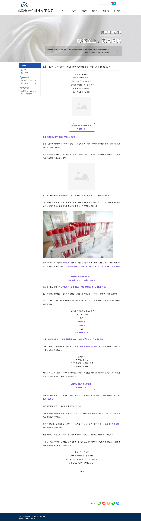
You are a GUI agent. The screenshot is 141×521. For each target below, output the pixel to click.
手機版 (21, 519)
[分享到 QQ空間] (108, 503)
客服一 (26, 70)
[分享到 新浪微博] (104, 503)
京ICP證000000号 (29, 519)
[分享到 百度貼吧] (118, 503)
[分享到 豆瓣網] (113, 503)
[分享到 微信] (99, 503)
